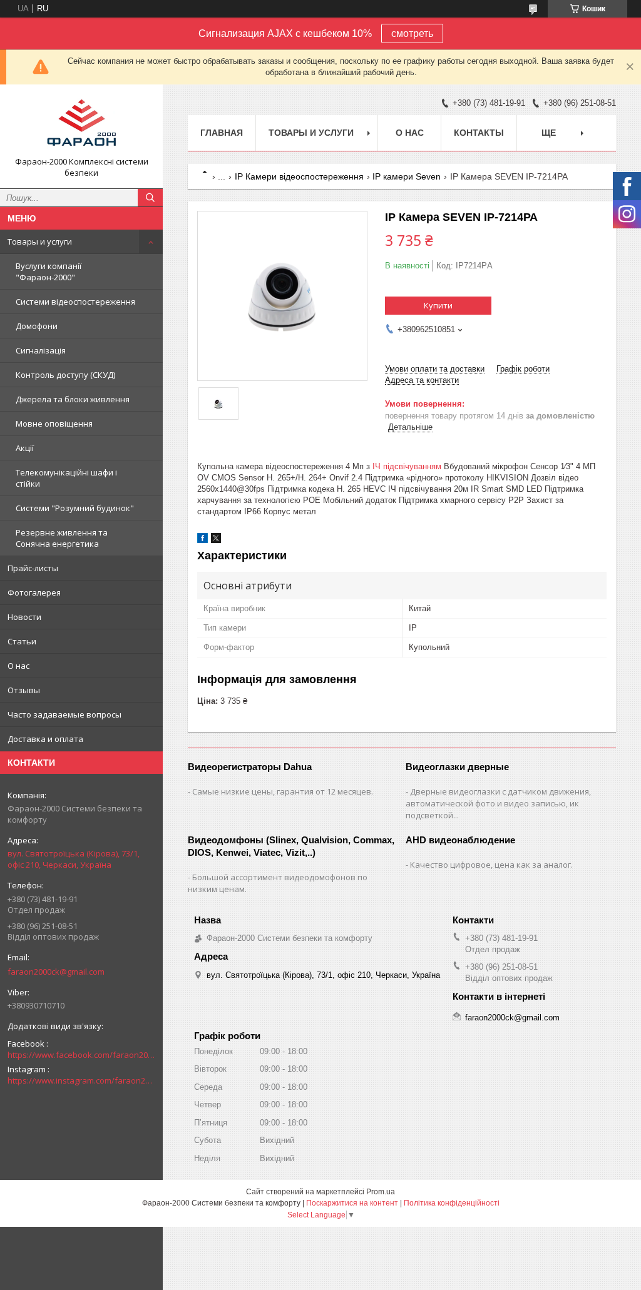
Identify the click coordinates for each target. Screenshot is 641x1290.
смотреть (412, 33)
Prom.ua (380, 1191)
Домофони (37, 326)
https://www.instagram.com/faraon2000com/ (81, 1080)
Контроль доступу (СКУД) (65, 374)
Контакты (479, 133)
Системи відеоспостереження (75, 301)
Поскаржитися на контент (352, 1203)
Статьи (22, 641)
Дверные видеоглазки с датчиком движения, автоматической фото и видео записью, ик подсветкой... (498, 803)
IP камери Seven (406, 176)
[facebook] (202, 540)
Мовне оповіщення (54, 423)
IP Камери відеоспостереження (299, 176)
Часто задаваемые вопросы (64, 714)
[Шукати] (150, 197)
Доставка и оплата (45, 738)
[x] (216, 540)
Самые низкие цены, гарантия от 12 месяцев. (282, 791)
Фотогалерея (34, 592)
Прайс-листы (33, 568)
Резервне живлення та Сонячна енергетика (62, 538)
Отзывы (24, 690)
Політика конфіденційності (452, 1203)
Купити (438, 305)
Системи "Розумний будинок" (75, 508)
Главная (221, 133)
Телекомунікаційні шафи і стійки (66, 478)
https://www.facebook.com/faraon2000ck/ (81, 1054)
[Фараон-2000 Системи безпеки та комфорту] (81, 125)
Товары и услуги (40, 241)
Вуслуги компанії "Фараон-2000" (48, 271)
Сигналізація (41, 350)
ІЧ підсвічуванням (406, 466)
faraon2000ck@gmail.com (56, 971)
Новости (24, 616)
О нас (18, 665)
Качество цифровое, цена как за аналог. (491, 864)
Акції (25, 448)
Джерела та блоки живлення (73, 399)
